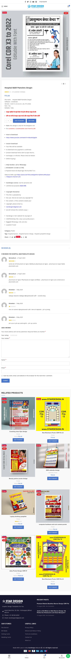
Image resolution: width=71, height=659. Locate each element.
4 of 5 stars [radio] (15, 335)
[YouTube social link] (33, 1)
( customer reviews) (18, 92)
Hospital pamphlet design (42, 234)
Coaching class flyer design (18, 431)
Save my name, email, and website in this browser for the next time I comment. (27, 376)
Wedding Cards (6, 637)
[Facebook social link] (25, 1)
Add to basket (19, 121)
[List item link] (17, 615)
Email (3, 368)
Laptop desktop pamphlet (18, 516)
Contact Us (28, 637)
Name (3, 360)
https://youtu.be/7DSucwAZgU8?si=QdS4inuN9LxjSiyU (33, 175)
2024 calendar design (53, 470)
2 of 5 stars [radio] (12, 335)
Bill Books (4, 631)
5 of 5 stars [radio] (16, 335)
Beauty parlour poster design (18, 478)
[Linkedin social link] (21, 237)
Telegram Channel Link (13, 177)
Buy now (31, 121)
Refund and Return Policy (33, 631)
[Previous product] (62, 84)
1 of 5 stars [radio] (11, 335)
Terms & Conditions (31, 634)
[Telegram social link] (26, 237)
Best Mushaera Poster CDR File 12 (53, 579)
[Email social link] (14, 237)
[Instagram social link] (30, 1)
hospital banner (13, 234)
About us (28, 640)
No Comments (50, 606)
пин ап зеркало (36, 309)
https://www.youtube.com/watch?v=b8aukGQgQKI (21, 137)
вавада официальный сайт (28, 296)
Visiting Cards (5, 634)
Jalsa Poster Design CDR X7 (18, 571)
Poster (13, 231)
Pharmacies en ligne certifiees (31, 280)
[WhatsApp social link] (24, 237)
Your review (5, 338)
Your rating (4, 335)
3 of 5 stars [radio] (13, 335)
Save (5, 12)
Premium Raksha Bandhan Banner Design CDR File (53, 603)
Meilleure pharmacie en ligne (38, 264)
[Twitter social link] (27, 1)
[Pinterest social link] (36, 1)
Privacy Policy (29, 627)
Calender (50, 472)
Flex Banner (5, 627)
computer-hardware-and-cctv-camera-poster (53, 524)
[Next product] (65, 84)
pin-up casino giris (21, 323)
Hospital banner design (26, 234)
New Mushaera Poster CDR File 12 (53, 432)
